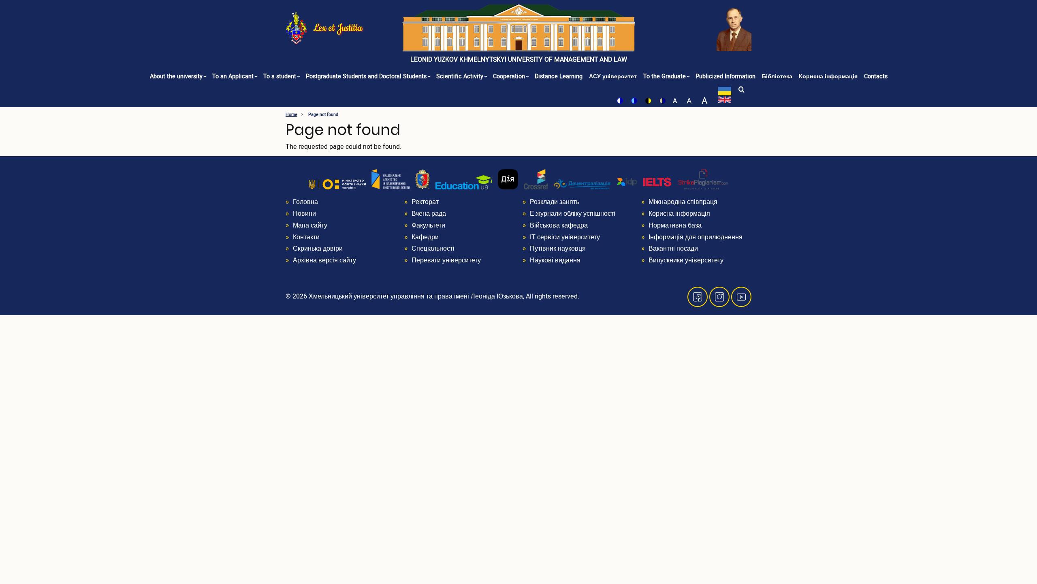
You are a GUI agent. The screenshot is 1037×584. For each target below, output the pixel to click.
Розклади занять (554, 202)
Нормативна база (675, 225)
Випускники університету (686, 260)
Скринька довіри (318, 248)
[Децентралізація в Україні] (582, 184)
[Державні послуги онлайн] (508, 179)
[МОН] (337, 184)
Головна (305, 202)
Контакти (306, 237)
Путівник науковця (558, 248)
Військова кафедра (559, 225)
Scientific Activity (460, 76)
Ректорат (425, 202)
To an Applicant (233, 76)
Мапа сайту (310, 225)
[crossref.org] (536, 179)
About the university (177, 76)
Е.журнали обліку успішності (572, 214)
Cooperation (510, 76)
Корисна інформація (828, 76)
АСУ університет (613, 76)
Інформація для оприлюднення (696, 237)
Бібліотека (777, 76)
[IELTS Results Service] (644, 182)
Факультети (428, 225)
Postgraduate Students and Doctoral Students (367, 76)
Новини (304, 214)
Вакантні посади (673, 248)
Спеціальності (433, 248)
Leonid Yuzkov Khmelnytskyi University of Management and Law (518, 59)
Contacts (876, 76)
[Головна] (518, 28)
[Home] (296, 27)
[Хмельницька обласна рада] (422, 179)
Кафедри (425, 237)
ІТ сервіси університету (565, 237)
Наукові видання (555, 260)
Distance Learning (559, 76)
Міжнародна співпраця (683, 202)
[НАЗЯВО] (390, 179)
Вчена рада (429, 214)
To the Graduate (665, 76)
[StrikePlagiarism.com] (703, 179)
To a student (280, 76)
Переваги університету (446, 260)
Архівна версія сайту (324, 260)
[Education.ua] (463, 182)
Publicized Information (725, 76)
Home (291, 115)
